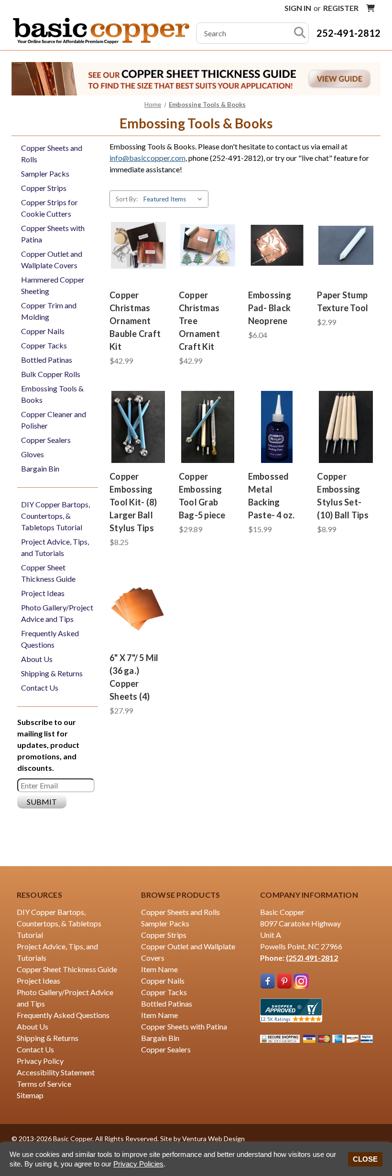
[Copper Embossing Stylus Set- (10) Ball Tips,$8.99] (345, 427)
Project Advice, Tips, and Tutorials (55, 547)
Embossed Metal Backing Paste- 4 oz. (271, 495)
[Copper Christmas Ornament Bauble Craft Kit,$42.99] (138, 245)
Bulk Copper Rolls (50, 373)
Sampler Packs (45, 173)
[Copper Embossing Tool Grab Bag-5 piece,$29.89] (207, 427)
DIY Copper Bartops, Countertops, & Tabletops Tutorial (55, 516)
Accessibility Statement (56, 1072)
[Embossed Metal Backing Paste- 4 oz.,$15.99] (277, 427)
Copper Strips (43, 187)
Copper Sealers (46, 439)
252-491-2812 (348, 33)
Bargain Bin (40, 468)
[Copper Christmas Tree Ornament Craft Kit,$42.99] (207, 245)
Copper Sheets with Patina (53, 233)
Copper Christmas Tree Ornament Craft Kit (199, 321)
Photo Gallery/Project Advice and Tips (57, 613)
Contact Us (39, 687)
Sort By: (127, 199)
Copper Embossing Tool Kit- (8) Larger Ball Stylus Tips (133, 502)
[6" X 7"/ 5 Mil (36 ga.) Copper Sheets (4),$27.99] (138, 608)
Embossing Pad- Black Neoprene (269, 308)
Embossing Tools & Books (52, 394)
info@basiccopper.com (147, 157)
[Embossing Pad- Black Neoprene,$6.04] (277, 245)
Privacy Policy (40, 1060)
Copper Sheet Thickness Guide (48, 573)
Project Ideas (43, 593)
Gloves (32, 454)
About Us (37, 658)
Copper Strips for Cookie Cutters (49, 208)
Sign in (297, 7)
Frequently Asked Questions (50, 639)
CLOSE (365, 1159)
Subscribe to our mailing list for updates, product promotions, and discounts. (48, 744)
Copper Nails (43, 331)
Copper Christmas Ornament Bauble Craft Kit (135, 321)
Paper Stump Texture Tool (342, 301)
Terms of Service (44, 1083)
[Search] (299, 33)
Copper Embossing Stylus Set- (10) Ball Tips (343, 495)
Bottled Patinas (46, 359)
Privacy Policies (138, 1164)
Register (341, 7)
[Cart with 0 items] (370, 8)
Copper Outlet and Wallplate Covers (51, 259)
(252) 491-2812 (312, 957)
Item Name (159, 969)
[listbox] (175, 199)
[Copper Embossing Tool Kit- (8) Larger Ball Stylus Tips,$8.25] (138, 427)
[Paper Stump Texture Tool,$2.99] (345, 245)
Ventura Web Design (213, 1138)
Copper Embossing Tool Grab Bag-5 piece (202, 495)
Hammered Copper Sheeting (53, 285)
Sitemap (30, 1095)
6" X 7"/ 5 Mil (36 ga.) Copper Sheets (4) (134, 677)
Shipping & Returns (52, 673)
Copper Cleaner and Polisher (53, 420)
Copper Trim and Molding (48, 311)
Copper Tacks (44, 345)
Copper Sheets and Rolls (51, 153)
